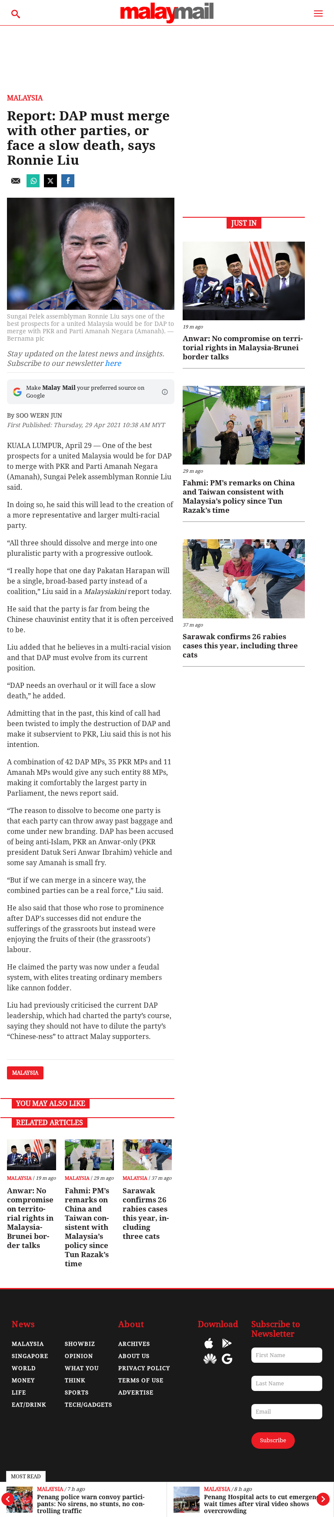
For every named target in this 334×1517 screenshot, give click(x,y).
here (113, 363)
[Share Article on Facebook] (67, 185)
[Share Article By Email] (15, 185)
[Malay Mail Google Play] (227, 1349)
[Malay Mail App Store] (209, 1349)
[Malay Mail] (167, 21)
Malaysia (50, 1489)
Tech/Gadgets (88, 1404)
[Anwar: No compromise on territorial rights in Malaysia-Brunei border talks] (31, 1154)
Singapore (30, 1356)
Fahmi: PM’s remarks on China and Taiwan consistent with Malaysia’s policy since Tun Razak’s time (87, 1227)
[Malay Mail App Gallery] (210, 1365)
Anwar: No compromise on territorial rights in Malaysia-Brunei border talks (30, 1218)
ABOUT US (134, 1356)
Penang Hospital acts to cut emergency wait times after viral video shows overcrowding (263, 1504)
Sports (77, 1392)
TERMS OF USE (141, 1380)
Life (19, 1392)
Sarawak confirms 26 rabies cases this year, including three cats (146, 1213)
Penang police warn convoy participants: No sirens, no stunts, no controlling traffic (90, 1504)
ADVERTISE (136, 1392)
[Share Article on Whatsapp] (33, 185)
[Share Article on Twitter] (50, 185)
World (24, 1368)
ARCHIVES (134, 1344)
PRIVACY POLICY (144, 1368)
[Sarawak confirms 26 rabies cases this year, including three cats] (147, 1154)
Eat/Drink (29, 1404)
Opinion (79, 1356)
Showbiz (80, 1344)
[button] (164, 391)
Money (23, 1380)
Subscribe (273, 1440)
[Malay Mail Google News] (227, 1365)
